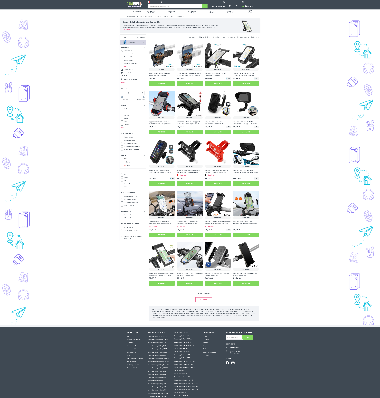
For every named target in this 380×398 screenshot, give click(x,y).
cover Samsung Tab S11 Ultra (157, 336)
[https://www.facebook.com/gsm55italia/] (227, 362)
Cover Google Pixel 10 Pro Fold (158, 393)
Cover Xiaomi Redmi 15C (182, 377)
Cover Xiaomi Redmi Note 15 (183, 380)
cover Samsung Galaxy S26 (157, 346)
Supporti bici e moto (177, 16)
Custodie (206, 339)
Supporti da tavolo (130, 63)
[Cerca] (205, 6)
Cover (205, 336)
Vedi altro (204, 299)
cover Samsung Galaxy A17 (157, 387)
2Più (122, 128)
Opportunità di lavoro (134, 368)
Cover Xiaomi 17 (179, 370)
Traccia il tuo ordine (133, 339)
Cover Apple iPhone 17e (182, 351)
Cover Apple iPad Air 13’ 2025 (183, 364)
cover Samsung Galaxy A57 (157, 374)
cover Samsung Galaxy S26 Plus (158, 349)
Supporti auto (128, 60)
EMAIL (165, 2)
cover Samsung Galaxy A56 (157, 371)
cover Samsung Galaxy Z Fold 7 (158, 343)
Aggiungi (161, 83)
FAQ (128, 336)
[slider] (122, 97)
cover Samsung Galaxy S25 (157, 355)
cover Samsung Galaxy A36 (157, 377)
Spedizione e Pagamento (135, 358)
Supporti (166, 16)
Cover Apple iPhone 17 (181, 348)
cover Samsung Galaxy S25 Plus (158, 358)
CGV (128, 355)
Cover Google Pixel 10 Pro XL (157, 396)
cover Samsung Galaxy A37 (157, 380)
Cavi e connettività (209, 352)
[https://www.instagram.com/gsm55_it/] (233, 362)
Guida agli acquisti (133, 365)
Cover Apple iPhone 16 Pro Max (184, 345)
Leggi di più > (127, 29)
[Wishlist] (237, 6)
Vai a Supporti (128, 54)
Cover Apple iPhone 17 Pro (182, 358)
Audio (205, 349)
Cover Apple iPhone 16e (182, 336)
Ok (248, 337)
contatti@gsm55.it (235, 348)
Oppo (150, 16)
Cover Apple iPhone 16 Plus (183, 339)
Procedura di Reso (133, 349)
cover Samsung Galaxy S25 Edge (158, 365)
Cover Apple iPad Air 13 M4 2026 (185, 367)
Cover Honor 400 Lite (181, 396)
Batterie (206, 343)
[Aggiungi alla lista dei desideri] (171, 45)
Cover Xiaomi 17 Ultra (181, 374)
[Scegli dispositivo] (144, 42)
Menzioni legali (131, 361)
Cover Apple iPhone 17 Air (182, 355)
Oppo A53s (158, 16)
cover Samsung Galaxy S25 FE (158, 368)
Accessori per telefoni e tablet (137, 16)
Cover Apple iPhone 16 (181, 333)
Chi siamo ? (130, 343)
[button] (190, 175)
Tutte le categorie (133, 11)
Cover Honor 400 (180, 393)
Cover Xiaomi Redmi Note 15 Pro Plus (186, 389)
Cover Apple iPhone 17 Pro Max (184, 361)
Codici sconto (131, 352)
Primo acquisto (132, 346)
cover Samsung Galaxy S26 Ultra (159, 352)
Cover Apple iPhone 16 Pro (182, 342)
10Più (123, 83)
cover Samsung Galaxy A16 (157, 390)
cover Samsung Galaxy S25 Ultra (158, 361)
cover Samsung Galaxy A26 (157, 384)
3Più (125, 66)
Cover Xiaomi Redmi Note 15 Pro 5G (186, 383)
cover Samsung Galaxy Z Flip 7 (158, 339)
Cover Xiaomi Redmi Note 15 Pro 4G (186, 386)
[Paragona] (167, 45)
